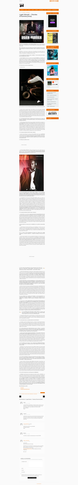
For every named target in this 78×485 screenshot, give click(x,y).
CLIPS (26, 9)
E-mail (56, 1)
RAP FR (29, 9)
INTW (41, 392)
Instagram (54, 1)
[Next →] (44, 396)
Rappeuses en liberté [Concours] (51, 101)
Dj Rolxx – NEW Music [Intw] (51, 106)
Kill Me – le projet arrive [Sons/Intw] (51, 95)
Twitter (51, 1)
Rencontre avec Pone (51, 63)
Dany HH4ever (26, 440)
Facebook (50, 1)
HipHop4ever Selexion (51, 79)
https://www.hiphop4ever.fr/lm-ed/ (27, 448)
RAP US (33, 9)
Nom (23, 468)
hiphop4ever (28, 12)
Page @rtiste (54, 9)
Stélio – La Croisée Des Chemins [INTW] (51, 47)
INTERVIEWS (21, 9)
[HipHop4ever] (21, 7)
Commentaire (24, 461)
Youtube (53, 1)
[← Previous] (20, 396)
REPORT (36, 9)
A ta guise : (49, 118)
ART (45, 9)
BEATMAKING (41, 9)
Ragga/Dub (49, 9)
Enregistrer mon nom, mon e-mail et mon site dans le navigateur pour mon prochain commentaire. (32, 475)
